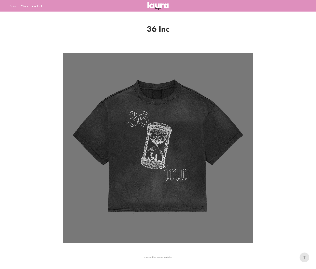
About (13, 6)
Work (24, 6)
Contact (37, 6)
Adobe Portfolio (164, 257)
